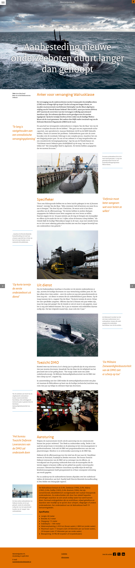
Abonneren (65, 557)
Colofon (64, 554)
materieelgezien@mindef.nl (21, 562)
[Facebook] (114, 554)
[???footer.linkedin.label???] (123, 554)
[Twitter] (119, 554)
